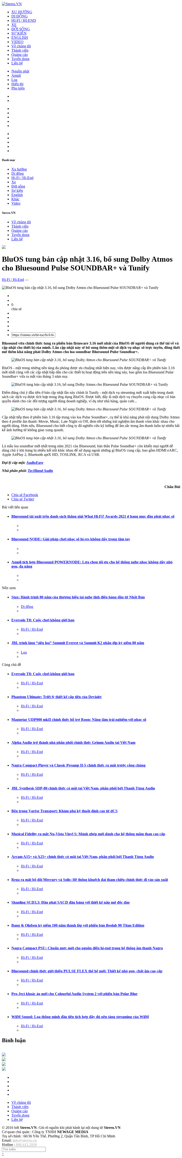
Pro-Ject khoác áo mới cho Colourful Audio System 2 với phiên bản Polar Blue (74, 994)
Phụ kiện (18, 88)
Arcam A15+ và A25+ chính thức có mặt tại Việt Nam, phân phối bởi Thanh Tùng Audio (82, 857)
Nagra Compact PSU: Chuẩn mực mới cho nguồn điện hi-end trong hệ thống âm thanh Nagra (87, 948)
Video (15, 203)
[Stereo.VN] (12, 4)
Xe (13, 182)
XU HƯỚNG (21, 12)
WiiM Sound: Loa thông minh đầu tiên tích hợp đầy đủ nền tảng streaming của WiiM (80, 1017)
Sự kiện (17, 191)
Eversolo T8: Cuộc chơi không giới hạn (42, 620)
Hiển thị (17, 84)
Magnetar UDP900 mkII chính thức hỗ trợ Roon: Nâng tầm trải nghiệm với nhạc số (78, 720)
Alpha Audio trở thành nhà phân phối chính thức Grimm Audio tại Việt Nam (73, 743)
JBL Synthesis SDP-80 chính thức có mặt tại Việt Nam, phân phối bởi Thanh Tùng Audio (83, 788)
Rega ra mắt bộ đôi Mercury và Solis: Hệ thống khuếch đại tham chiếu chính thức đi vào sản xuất (89, 880)
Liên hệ (17, 63)
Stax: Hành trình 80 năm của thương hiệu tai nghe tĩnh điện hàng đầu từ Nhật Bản (78, 597)
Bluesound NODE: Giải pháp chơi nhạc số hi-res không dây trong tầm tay (70, 539)
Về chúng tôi (21, 46)
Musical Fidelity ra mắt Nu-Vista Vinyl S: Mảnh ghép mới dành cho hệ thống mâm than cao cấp (88, 834)
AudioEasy (34, 463)
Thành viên (19, 50)
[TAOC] (4, 1069)
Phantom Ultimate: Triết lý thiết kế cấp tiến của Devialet (56, 697)
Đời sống (18, 186)
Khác (15, 199)
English (17, 195)
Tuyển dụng (20, 59)
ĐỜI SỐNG (20, 29)
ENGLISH (19, 38)
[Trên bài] (4, 248)
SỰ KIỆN (19, 33)
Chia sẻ (24, 495)
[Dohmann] (4, 1055)
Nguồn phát (20, 71)
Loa (14, 80)
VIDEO (17, 42)
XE (14, 25)
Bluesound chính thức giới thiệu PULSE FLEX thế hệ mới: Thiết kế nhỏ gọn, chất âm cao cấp (86, 971)
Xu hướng (19, 169)
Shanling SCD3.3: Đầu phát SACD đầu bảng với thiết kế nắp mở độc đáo (70, 902)
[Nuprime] (4, 1065)
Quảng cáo (19, 55)
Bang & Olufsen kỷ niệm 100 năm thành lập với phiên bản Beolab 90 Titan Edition (77, 925)
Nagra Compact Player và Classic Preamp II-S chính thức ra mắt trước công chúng (78, 765)
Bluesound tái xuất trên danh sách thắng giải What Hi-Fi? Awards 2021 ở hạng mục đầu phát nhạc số (92, 516)
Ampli (16, 75)
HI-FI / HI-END (23, 20)
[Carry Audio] (4, 1060)
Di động (17, 173)
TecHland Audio (40, 471)
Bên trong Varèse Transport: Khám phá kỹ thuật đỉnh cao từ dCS (64, 811)
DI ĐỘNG (19, 16)
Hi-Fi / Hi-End (22, 178)
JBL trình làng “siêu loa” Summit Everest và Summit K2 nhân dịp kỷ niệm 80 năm (77, 643)
